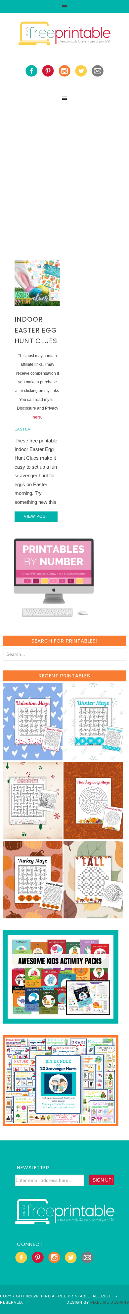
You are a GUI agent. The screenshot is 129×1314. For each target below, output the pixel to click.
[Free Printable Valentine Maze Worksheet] (33, 757)
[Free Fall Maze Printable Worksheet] (93, 915)
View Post (36, 516)
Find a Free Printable (64, 34)
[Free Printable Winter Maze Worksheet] (93, 757)
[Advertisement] (64, 172)
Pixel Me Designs (109, 1302)
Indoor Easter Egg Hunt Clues (36, 330)
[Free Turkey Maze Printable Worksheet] (33, 915)
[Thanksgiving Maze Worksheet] (93, 836)
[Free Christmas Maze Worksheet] (33, 836)
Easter (23, 429)
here (37, 417)
